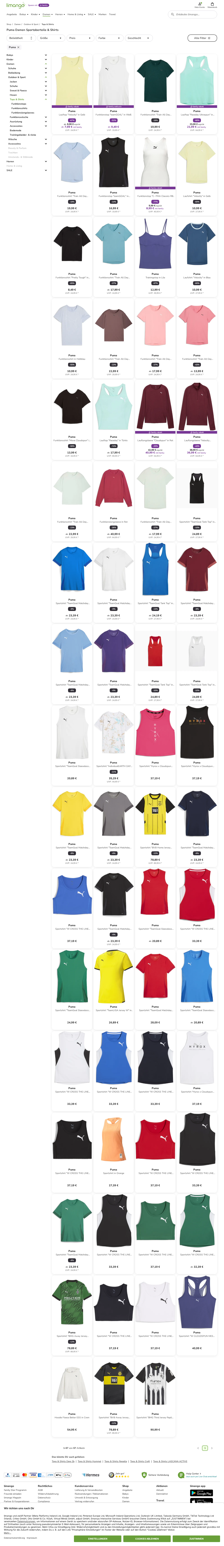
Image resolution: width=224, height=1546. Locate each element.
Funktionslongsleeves (22, 112)
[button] (212, 5)
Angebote (127, 1490)
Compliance (44, 1501)
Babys (10, 55)
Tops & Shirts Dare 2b (63, 1461)
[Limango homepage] (16, 5)
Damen (10, 64)
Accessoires (16, 126)
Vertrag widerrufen (84, 1501)
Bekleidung (14, 72)
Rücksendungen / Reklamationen (91, 1493)
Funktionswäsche (19, 117)
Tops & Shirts (17, 99)
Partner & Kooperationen (16, 1501)
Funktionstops (18, 103)
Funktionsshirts (19, 108)
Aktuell (160, 1490)
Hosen (13, 95)
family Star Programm (15, 1490)
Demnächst (162, 1493)
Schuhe (12, 68)
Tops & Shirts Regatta (115, 1461)
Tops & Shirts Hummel (89, 1461)
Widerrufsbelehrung (48, 1493)
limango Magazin (12, 1497)
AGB (40, 1490)
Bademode (15, 130)
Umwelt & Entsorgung (86, 1497)
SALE (9, 170)
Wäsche (12, 139)
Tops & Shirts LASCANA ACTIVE (170, 1461)
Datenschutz (44, 1497)
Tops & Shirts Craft (140, 1461)
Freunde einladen (12, 1493)
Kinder (10, 59)
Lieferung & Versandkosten (89, 1490)
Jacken (13, 81)
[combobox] (192, 14)
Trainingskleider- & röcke (23, 134)
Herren (10, 161)
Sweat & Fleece (18, 90)
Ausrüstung (16, 121)
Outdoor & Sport (17, 77)
